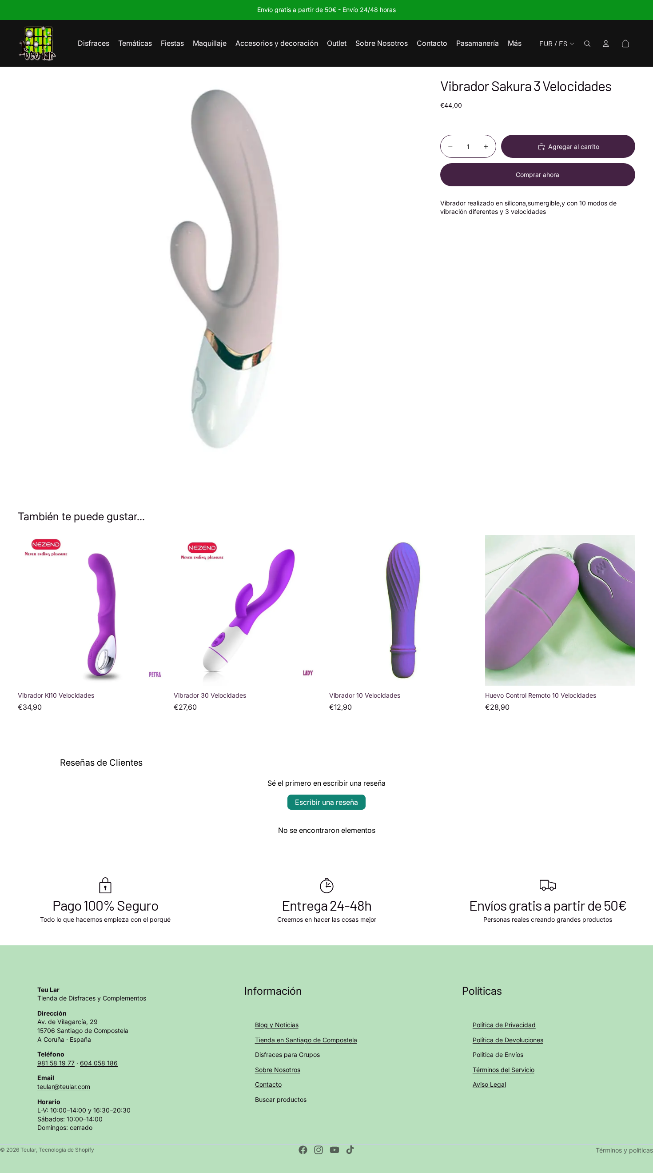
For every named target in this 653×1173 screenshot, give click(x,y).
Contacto (268, 1084)
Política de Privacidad (504, 1024)
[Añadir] (155, 672)
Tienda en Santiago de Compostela (306, 1040)
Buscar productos (281, 1099)
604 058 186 (99, 1063)
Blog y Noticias (277, 1024)
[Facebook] (303, 1150)
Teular (28, 1149)
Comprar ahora (537, 174)
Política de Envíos (498, 1054)
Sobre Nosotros (277, 1069)
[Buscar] (587, 43)
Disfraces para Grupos (287, 1054)
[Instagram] (318, 1150)
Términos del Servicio (503, 1069)
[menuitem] (514, 44)
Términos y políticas (624, 1150)
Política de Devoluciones (508, 1040)
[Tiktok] (350, 1150)
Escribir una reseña (326, 802)
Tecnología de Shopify (66, 1149)
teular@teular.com (63, 1086)
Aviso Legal (489, 1084)
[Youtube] (334, 1150)
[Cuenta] (606, 43)
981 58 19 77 (56, 1063)
